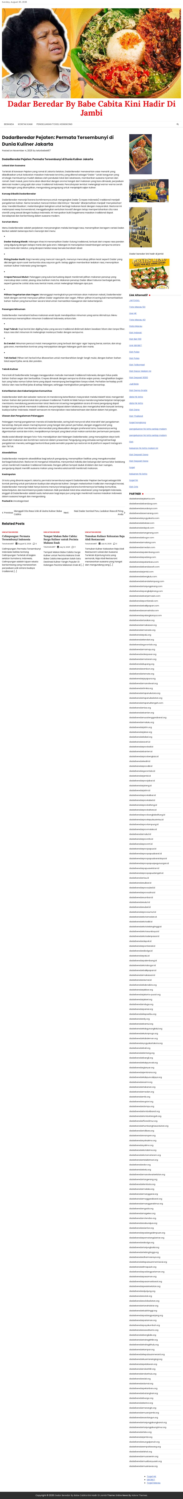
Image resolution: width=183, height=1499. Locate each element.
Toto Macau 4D (137, 319)
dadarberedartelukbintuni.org (143, 1160)
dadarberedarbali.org (139, 1048)
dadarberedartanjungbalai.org (144, 1247)
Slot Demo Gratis (138, 390)
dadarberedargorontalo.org (143, 644)
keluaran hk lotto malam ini (143, 448)
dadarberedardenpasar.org (142, 654)
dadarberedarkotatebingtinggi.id (145, 926)
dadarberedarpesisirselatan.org (144, 1286)
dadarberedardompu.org (141, 1106)
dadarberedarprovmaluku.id (143, 829)
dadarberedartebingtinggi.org (144, 1252)
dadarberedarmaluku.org (141, 722)
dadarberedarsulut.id (139, 902)
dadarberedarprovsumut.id (142, 912)
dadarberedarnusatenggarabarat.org (147, 717)
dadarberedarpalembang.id (143, 960)
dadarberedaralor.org (140, 1164)
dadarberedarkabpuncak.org (143, 1062)
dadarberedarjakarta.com (142, 498)
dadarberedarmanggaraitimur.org (146, 1203)
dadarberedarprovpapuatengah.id (146, 873)
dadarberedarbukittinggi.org (143, 1310)
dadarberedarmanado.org (142, 630)
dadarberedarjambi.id (140, 776)
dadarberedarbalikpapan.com (144, 605)
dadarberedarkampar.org (141, 1349)
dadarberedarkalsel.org (140, 737)
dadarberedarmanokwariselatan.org (147, 1174)
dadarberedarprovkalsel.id (142, 800)
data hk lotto (136, 403)
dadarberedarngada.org (141, 1208)
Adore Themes (139, 1495)
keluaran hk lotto (138, 473)
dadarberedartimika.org (141, 688)
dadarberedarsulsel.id (140, 907)
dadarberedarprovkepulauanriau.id (146, 819)
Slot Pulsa (134, 351)
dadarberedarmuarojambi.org (144, 1412)
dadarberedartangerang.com (143, 532)
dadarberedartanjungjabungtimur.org (147, 1427)
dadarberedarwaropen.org (142, 1135)
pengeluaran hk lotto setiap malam (148, 428)
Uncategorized (21, 501)
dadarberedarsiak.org (140, 1378)
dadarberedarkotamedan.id (143, 917)
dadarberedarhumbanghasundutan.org (148, 1126)
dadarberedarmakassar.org (143, 625)
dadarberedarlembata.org (142, 1184)
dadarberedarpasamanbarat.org (145, 1281)
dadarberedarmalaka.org (141, 1189)
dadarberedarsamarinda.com (144, 610)
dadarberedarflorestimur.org (143, 1121)
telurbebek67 (43, 150)
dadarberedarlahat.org (140, 1451)
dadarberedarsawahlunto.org (143, 1330)
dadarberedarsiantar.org (141, 1228)
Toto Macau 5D (137, 306)
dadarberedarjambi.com (141, 571)
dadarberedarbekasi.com (141, 523)
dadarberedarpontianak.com (143, 601)
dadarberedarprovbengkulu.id (143, 756)
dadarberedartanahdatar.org (143, 1305)
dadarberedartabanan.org (142, 1087)
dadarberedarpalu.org (140, 635)
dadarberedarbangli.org (141, 1057)
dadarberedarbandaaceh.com (144, 566)
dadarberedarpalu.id (139, 955)
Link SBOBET (135, 345)
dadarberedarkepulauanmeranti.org (147, 1354)
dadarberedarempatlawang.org (145, 1446)
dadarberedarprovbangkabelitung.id (147, 814)
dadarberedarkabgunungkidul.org (145, 1028)
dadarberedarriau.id (139, 878)
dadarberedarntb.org (139, 1096)
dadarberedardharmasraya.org (144, 1257)
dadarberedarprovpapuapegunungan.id (149, 863)
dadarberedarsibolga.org (141, 1242)
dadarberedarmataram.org (142, 659)
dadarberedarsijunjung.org (142, 1291)
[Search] (178, 124)
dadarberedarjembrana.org (142, 1072)
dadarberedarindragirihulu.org (144, 1344)
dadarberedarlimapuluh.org (142, 1267)
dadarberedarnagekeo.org (142, 1213)
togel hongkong (137, 422)
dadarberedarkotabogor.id (142, 965)
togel (132, 467)
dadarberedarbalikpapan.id (142, 970)
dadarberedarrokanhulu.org (142, 1373)
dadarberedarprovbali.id (141, 746)
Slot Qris (133, 486)
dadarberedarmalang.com (142, 542)
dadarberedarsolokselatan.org (144, 1301)
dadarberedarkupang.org (141, 664)
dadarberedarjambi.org (140, 1437)
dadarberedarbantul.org (141, 1024)
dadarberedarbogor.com (141, 537)
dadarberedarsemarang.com (143, 513)
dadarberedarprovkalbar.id (142, 795)
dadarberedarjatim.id (139, 790)
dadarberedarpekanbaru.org (143, 1388)
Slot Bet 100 (135, 339)
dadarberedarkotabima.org (142, 1150)
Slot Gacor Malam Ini (140, 371)
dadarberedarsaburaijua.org (143, 1223)
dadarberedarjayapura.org (142, 678)
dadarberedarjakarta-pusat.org (144, 994)
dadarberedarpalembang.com (144, 552)
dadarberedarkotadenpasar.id (144, 936)
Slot (131, 441)
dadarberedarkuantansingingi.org (145, 1359)
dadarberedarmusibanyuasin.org (145, 1461)
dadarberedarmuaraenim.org (143, 1456)
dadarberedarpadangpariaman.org (146, 1271)
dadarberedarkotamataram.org (145, 1155)
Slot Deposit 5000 (138, 377)
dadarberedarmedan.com (142, 547)
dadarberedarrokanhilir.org (142, 1369)
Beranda (9, 124)
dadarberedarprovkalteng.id (143, 805)
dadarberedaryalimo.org (141, 1145)
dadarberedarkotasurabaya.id (144, 931)
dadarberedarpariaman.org (142, 1320)
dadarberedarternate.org (141, 673)
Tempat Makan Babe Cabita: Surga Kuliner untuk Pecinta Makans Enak (61, 539)
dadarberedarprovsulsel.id (142, 887)
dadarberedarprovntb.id (141, 839)
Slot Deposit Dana (138, 454)
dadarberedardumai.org (141, 1383)
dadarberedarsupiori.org (141, 1101)
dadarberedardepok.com (141, 528)
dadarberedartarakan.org (141, 620)
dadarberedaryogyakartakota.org (146, 1043)
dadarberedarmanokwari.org (143, 683)
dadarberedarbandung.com (143, 503)
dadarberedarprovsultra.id (142, 892)
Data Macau (135, 326)
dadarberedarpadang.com (142, 557)
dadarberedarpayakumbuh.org (144, 1325)
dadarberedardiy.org (139, 1019)
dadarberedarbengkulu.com (143, 576)
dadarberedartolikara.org (141, 1130)
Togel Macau (153, 1482)
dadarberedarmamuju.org (142, 649)
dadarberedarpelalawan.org (143, 1364)
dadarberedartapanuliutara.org (144, 693)
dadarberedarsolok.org (140, 1296)
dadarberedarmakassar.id (142, 975)
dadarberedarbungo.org (141, 1398)
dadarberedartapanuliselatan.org (145, 698)
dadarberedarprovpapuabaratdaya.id (148, 858)
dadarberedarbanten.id (140, 751)
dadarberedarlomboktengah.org (145, 1116)
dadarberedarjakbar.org (141, 989)
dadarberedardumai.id (140, 980)
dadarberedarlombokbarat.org (144, 1111)
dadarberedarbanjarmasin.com (144, 596)
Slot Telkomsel (137, 364)
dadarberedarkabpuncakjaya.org (145, 1077)
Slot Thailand (136, 416)
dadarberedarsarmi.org (140, 1082)
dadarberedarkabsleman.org (143, 1038)
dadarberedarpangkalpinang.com (146, 591)
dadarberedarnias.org (140, 707)
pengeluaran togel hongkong (54, 124)
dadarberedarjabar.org (140, 732)
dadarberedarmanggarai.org (143, 1194)
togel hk (133, 480)
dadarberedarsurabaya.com (143, 508)
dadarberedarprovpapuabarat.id (145, 853)
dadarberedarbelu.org (140, 1169)
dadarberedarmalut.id (140, 834)
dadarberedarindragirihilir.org (143, 1339)
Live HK (133, 313)
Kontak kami (25, 124)
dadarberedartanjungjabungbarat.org (148, 1422)
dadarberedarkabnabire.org (143, 985)
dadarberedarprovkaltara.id (142, 809)
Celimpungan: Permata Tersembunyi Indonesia (16, 538)
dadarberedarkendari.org (141, 639)
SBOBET (151, 1479)
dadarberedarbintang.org (141, 1053)
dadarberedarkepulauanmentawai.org (148, 1262)
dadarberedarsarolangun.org (143, 1417)
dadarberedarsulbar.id (140, 883)
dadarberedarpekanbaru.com (144, 562)
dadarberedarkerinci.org (141, 1403)
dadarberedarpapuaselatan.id (144, 868)
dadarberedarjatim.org (140, 727)
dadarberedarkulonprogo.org (143, 1033)
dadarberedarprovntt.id (140, 844)
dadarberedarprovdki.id (140, 766)
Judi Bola (134, 384)
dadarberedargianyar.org (141, 1067)
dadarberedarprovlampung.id (143, 824)
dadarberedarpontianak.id (142, 946)
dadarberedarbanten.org (141, 712)
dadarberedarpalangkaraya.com (145, 615)
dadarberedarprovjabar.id (142, 780)
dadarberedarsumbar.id (141, 897)
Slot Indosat (135, 332)
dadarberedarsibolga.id (140, 950)
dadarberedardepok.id (140, 941)
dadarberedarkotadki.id (140, 921)
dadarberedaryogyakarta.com (144, 518)
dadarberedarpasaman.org (142, 1276)
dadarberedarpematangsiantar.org (146, 1237)
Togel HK (151, 1476)
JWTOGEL (134, 300)
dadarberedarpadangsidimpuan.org (147, 1232)
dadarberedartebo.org (140, 1432)
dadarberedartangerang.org (143, 1179)
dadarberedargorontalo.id (142, 771)
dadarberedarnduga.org (141, 1004)
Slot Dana (134, 409)
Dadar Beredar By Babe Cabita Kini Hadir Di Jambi (92, 108)
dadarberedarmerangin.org (142, 1408)
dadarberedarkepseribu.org (142, 1014)
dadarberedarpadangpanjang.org (146, 1315)
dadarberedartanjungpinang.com (145, 586)
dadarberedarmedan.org (141, 1091)
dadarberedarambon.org (141, 669)
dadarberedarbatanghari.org (143, 1393)
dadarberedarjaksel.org (140, 999)
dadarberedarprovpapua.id (142, 848)
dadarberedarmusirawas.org (143, 1466)
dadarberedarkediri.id (139, 761)
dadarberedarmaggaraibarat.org (145, 1198)
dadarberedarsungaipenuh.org (144, 1442)
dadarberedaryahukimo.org (142, 1140)
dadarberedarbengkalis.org (142, 1335)
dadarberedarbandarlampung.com (146, 581)
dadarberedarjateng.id (140, 785)
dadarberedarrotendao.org (142, 1218)
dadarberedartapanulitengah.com (146, 703)
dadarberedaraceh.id (139, 742)
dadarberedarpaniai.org (141, 1009)
